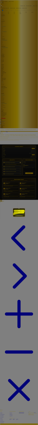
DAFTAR (19, 212)
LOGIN (19, 210)
